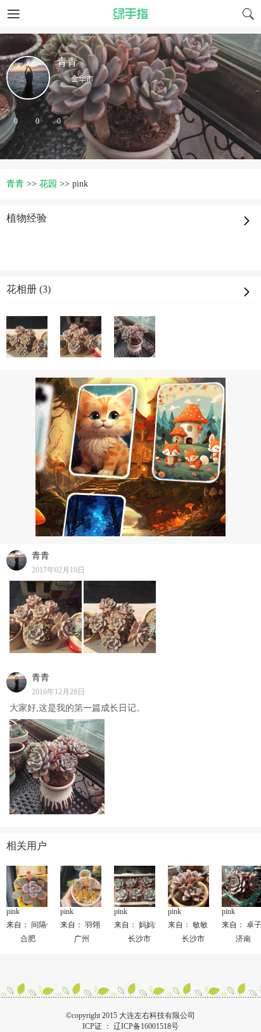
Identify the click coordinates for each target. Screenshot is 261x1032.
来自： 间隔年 (30, 924)
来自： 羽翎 (80, 924)
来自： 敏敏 (188, 924)
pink (13, 911)
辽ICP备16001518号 (146, 1026)
